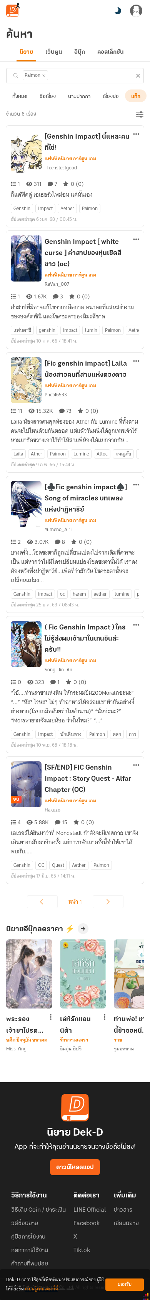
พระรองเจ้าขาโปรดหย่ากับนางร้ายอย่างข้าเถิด (23, 1025)
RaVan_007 (57, 284)
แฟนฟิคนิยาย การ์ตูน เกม (70, 159)
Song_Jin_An (58, 669)
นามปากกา (79, 96)
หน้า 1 (75, 902)
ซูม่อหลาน (124, 1048)
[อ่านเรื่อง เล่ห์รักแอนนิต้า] (83, 974)
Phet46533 (56, 394)
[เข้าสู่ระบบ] (136, 10)
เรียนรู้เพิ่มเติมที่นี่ (41, 1289)
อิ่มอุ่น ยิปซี (71, 1048)
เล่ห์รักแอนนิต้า (75, 1025)
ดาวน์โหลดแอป (75, 1167)
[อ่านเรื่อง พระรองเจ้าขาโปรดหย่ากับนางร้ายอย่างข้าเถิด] (29, 974)
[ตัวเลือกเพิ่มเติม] (136, 134)
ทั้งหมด (19, 96)
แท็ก (135, 96)
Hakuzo (52, 809)
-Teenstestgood (61, 167)
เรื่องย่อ (111, 96)
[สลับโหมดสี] (117, 10)
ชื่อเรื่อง (48, 96)
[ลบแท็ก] (44, 75)
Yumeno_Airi (58, 529)
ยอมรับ (125, 1284)
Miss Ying (16, 1048)
